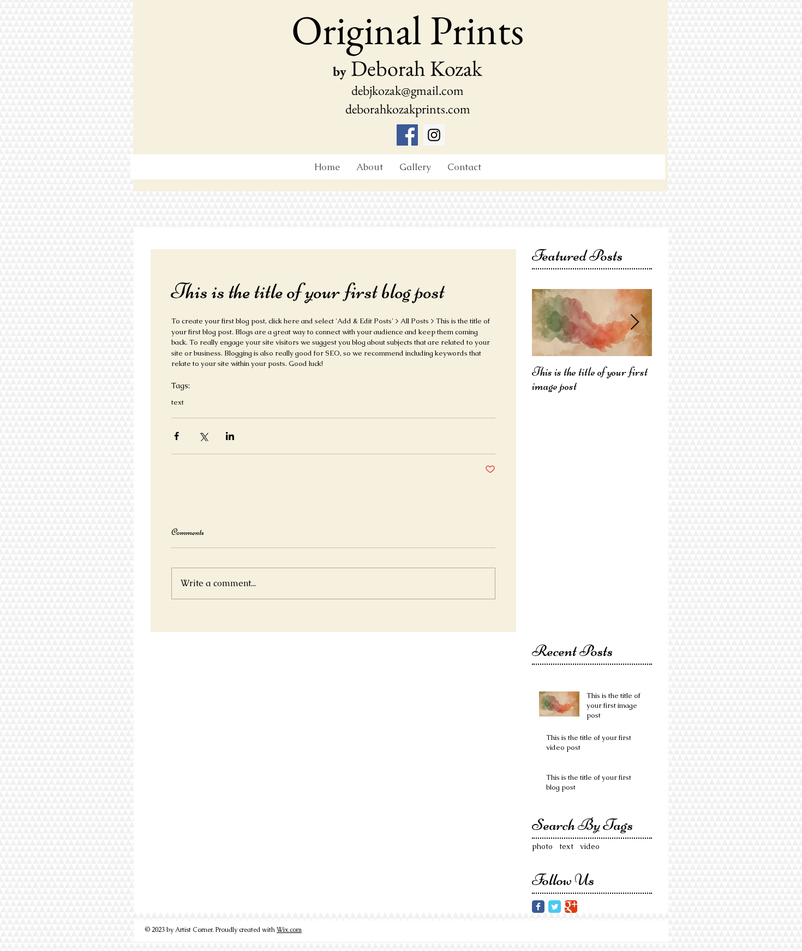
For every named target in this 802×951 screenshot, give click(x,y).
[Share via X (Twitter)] (203, 436)
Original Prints (407, 29)
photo (542, 846)
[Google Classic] (571, 906)
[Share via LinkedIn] (230, 436)
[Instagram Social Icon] (434, 135)
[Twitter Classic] (554, 906)
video (590, 846)
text (177, 402)
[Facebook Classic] (538, 906)
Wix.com (289, 929)
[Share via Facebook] (176, 436)
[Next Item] (634, 323)
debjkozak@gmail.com (407, 90)
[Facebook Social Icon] (407, 135)
